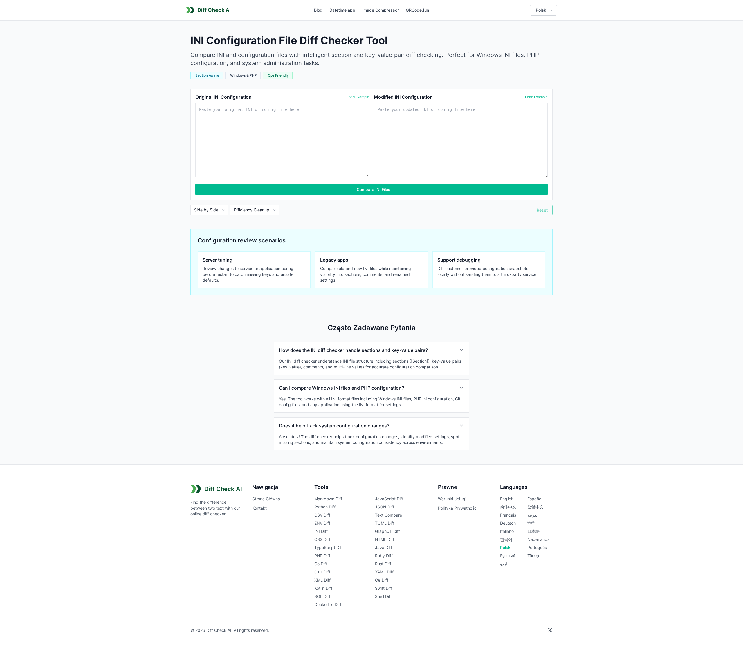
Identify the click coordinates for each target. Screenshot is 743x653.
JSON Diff (384, 506)
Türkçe (533, 555)
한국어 (506, 539)
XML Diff (322, 580)
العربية (533, 514)
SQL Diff (322, 596)
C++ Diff (322, 571)
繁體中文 (535, 506)
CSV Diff (322, 514)
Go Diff (320, 563)
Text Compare (388, 514)
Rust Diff (383, 563)
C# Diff (381, 580)
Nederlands (538, 539)
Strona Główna (266, 498)
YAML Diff (384, 571)
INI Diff (321, 531)
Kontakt (259, 508)
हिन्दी (530, 523)
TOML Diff (384, 523)
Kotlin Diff (323, 588)
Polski (505, 547)
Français (508, 514)
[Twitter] (550, 630)
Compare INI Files (373, 189)
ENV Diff (322, 523)
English (506, 498)
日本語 (533, 531)
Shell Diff (383, 596)
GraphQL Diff (387, 531)
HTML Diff (384, 539)
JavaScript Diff (389, 498)
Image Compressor (380, 10)
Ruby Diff (384, 555)
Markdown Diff (328, 498)
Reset (542, 210)
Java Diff (383, 547)
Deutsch (508, 523)
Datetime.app (342, 10)
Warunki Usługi (452, 498)
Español (534, 498)
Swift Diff (383, 588)
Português (537, 547)
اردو (503, 563)
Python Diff (325, 506)
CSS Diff (322, 539)
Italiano (507, 531)
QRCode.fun (417, 10)
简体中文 (508, 506)
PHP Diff (322, 555)
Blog (318, 10)
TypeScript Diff (328, 547)
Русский (508, 555)
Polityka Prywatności (457, 508)
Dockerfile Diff (327, 604)
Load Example (358, 97)
